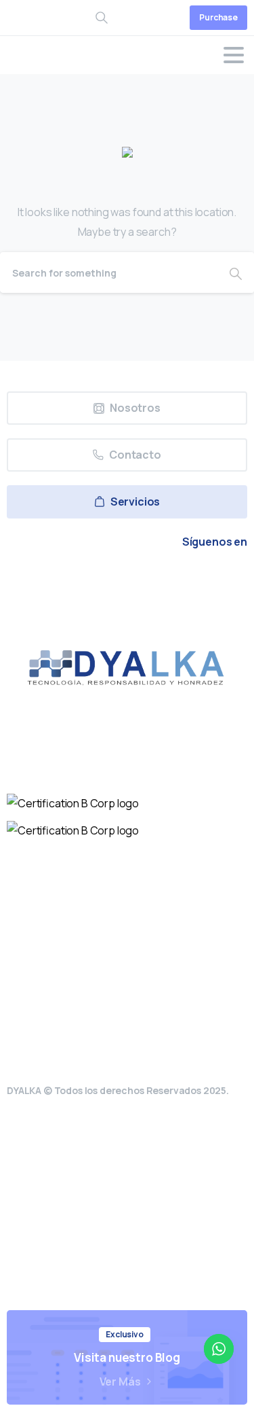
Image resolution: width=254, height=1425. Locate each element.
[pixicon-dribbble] (158, 579)
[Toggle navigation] (233, 55)
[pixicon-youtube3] (127, 579)
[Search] (235, 272)
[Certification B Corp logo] (73, 803)
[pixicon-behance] (189, 579)
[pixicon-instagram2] (96, 579)
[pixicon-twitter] (65, 579)
